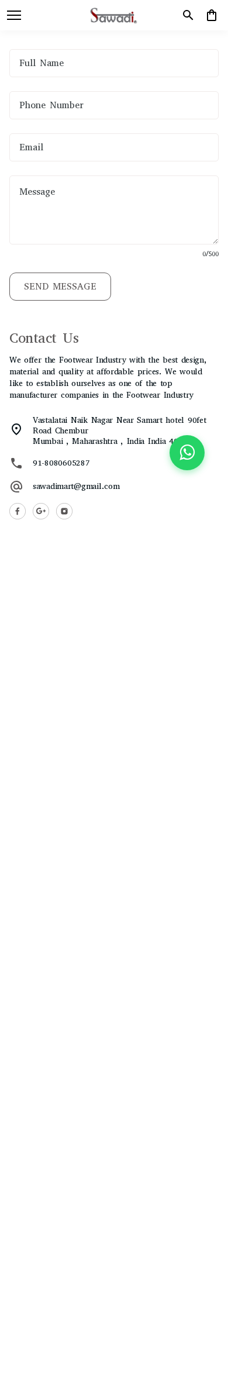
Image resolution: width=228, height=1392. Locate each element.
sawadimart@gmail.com (76, 486)
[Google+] (41, 511)
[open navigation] (14, 15)
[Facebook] (17, 511)
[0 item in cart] (212, 15)
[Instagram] (64, 511)
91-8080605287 (61, 463)
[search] (188, 15)
